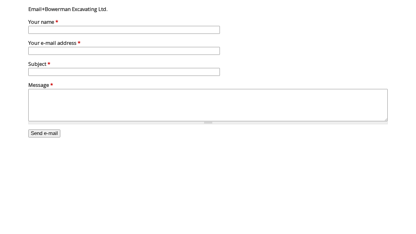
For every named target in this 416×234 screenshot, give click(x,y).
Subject (39, 63)
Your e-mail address (54, 42)
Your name (43, 21)
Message (40, 84)
